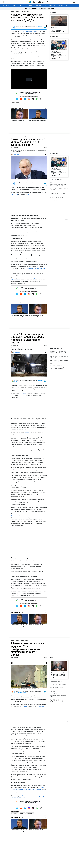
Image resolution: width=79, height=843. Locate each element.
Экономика (23, 330)
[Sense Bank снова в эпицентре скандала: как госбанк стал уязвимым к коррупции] (59, 45)
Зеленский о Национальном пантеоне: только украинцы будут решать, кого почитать (58, 29)
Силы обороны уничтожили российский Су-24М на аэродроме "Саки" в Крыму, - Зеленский (58, 199)
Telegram (41, 706)
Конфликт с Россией (25, 11)
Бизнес (36, 5)
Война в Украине (51, 8)
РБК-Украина (14, 194)
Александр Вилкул (30, 813)
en (4, 2)
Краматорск (32, 104)
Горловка (27, 104)
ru (7, 2)
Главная (12, 11)
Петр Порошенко (14, 104)
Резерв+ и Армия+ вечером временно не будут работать (59, 189)
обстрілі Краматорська (29, 31)
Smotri (28, 194)
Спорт (46, 5)
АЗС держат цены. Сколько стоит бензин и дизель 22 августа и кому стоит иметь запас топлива (58, 184)
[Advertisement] (29, 204)
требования (14, 515)
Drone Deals (34, 8)
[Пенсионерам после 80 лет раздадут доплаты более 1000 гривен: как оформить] (59, 666)
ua (2, 2)
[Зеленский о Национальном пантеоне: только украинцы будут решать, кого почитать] (59, 21)
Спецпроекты (63, 5)
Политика (29, 5)
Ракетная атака (23, 298)
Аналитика (22, 5)
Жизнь (41, 5)
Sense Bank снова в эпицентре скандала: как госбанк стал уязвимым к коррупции (58, 56)
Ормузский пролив (42, 8)
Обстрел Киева (28, 8)
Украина (21, 104)
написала (26, 432)
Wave (50, 5)
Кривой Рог (22, 813)
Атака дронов (31, 298)
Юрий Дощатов (54, 51)
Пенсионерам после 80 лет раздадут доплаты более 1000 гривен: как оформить (58, 675)
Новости (14, 5)
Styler (55, 5)
